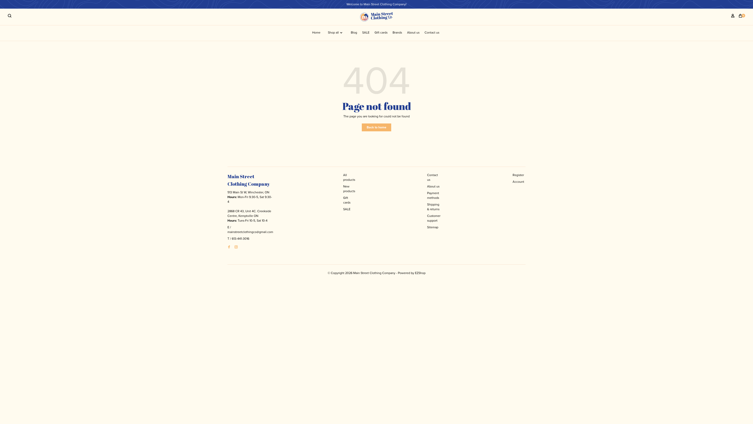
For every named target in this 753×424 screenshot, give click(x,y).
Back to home (376, 127)
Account (518, 181)
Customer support (433, 218)
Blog (354, 32)
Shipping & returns (433, 206)
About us (413, 32)
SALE (365, 32)
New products (349, 188)
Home (316, 32)
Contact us (432, 32)
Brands (397, 32)
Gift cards (381, 32)
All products (349, 177)
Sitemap (432, 227)
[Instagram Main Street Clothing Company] (236, 247)
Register (518, 175)
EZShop (420, 273)
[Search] (10, 16)
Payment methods (433, 195)
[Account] (733, 16)
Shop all (334, 32)
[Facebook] (229, 247)
